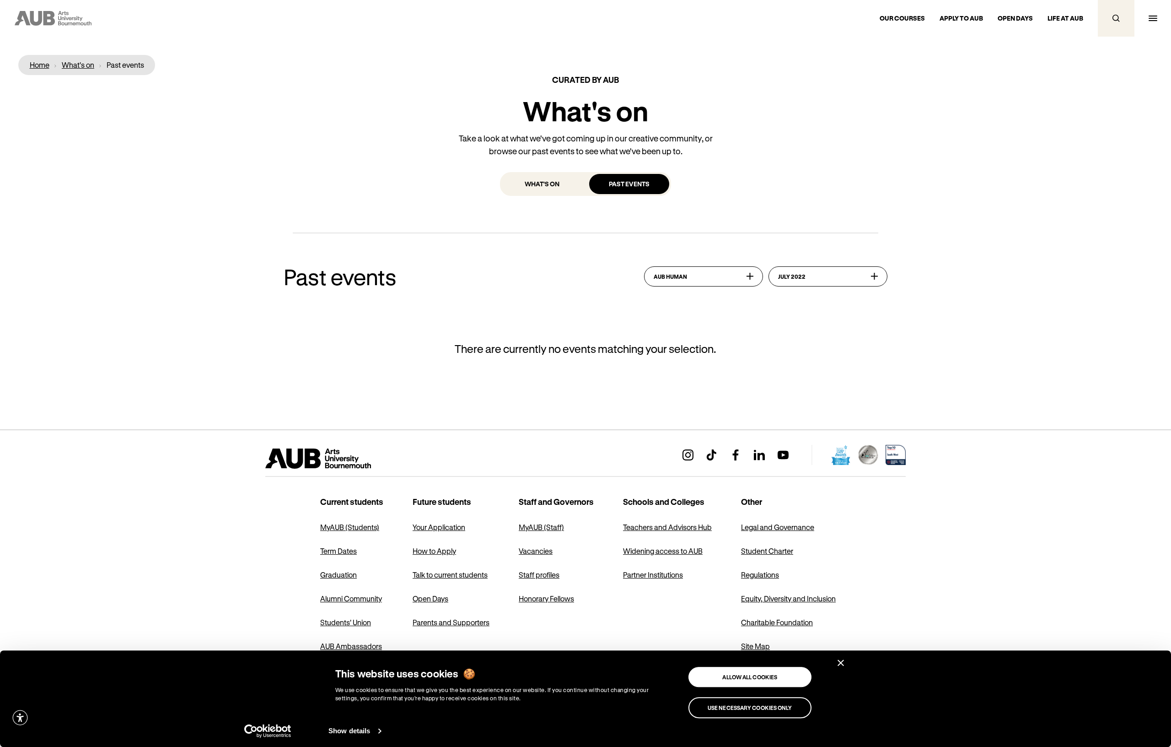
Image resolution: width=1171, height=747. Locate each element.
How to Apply (434, 551)
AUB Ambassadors (351, 646)
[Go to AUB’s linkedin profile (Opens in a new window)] (759, 455)
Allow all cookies (749, 677)
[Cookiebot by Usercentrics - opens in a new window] (268, 731)
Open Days (430, 598)
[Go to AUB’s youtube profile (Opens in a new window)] (783, 455)
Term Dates (338, 551)
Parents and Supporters (451, 622)
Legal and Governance (777, 527)
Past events (629, 184)
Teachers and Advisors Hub (667, 527)
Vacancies (536, 551)
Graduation (338, 574)
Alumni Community (351, 598)
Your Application (439, 527)
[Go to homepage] (338, 459)
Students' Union (345, 622)
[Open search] (1116, 18)
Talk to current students (450, 574)
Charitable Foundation (777, 622)
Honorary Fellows (546, 598)
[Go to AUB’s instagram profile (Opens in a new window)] (688, 455)
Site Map (755, 646)
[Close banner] (841, 663)
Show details (349, 731)
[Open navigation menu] (1152, 18)
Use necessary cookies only (750, 707)
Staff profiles (539, 574)
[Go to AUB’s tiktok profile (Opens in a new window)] (712, 455)
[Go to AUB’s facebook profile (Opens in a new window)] (735, 455)
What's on (542, 184)
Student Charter (767, 551)
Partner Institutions (653, 574)
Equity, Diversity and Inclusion (788, 598)
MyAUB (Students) (349, 527)
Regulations (760, 574)
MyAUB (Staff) (541, 527)
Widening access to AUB (663, 551)
